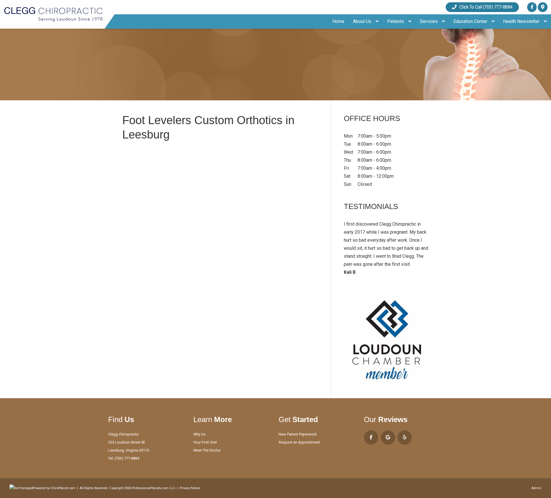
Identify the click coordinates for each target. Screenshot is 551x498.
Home (338, 21)
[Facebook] (532, 7)
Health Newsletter (522, 21)
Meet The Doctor (207, 450)
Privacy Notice (190, 488)
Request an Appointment (299, 442)
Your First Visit (205, 442)
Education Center (470, 21)
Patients (396, 21)
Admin (536, 488)
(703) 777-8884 (127, 458)
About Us (362, 21)
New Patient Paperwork (298, 434)
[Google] (542, 7)
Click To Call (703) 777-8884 (484, 7)
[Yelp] (404, 437)
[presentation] (21, 488)
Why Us (199, 434)
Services (429, 21)
